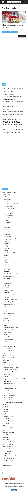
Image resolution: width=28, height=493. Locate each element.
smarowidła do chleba (8, 432)
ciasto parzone (8, 215)
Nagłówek (5, 360)
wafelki (6, 271)
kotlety (6, 292)
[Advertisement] (13, 161)
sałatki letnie (8, 428)
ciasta (14, 88)
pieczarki (4, 119)
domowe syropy (9, 365)
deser (15, 104)
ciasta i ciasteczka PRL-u (11, 204)
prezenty (6, 463)
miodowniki (7, 243)
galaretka (20, 111)
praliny (6, 257)
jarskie (6, 288)
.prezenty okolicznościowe (9, 192)
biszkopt (8, 89)
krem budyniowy (18, 114)
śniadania (5, 435)
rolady (6, 262)
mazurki (6, 241)
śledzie (6, 418)
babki (6, 197)
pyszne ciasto (5, 127)
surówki (6, 309)
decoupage (7, 453)
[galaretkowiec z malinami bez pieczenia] (14, 17)
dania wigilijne (10, 386)
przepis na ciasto (11, 122)
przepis (18, 119)
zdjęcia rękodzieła (7, 446)
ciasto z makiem (19, 101)
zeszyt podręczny (7, 465)
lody (7, 220)
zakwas (6, 411)
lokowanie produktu (8, 358)
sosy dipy (5, 437)
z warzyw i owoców (9, 346)
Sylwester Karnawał (9, 395)
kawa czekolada (8, 372)
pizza (4, 414)
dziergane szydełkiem (10, 458)
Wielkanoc (7, 400)
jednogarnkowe (8, 290)
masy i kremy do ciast (10, 239)
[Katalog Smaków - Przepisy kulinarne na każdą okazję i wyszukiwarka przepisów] (14, 474)
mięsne (6, 297)
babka (4, 89)
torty (6, 267)
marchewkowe (8, 236)
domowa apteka (7, 348)
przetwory (5, 421)
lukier (5, 334)
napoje (5, 362)
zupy (6, 318)
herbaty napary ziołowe (10, 369)
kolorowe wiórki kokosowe (11, 327)
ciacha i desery (7, 194)
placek (14, 119)
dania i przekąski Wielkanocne (14, 402)
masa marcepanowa (9, 339)
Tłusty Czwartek (8, 397)
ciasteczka (20, 89)
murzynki (6, 248)
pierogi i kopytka (9, 302)
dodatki (6, 225)
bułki (6, 407)
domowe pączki (15, 106)
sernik (4, 129)
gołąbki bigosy (8, 283)
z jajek (6, 344)
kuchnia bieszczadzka (8, 355)
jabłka (12, 114)
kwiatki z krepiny (8, 460)
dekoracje (5, 320)
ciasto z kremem (8, 101)
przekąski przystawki (8, 416)
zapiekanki (7, 316)
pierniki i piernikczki (9, 253)
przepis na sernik (7, 124)
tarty (5, 311)
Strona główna (5, 5)
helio (7, 114)
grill (3, 353)
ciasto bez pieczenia (8, 94)
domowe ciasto (21, 104)
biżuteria (7, 449)
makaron (8, 116)
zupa (15, 132)
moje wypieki (18, 116)
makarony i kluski (9, 295)
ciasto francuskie (7, 96)
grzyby (3, 114)
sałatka (16, 127)
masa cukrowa (8, 337)
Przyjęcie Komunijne (10, 388)
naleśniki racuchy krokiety (11, 299)
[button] (26, 2)
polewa (6, 255)
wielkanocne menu (7, 132)
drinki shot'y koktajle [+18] (11, 367)
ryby (5, 306)
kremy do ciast (8, 332)
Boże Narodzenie (9, 383)
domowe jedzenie (6, 106)
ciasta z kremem (9, 208)
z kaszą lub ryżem (9, 313)
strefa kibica (6, 439)
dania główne (6, 278)
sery (3, 430)
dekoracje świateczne (10, 456)
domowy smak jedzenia (9, 111)
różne (8, 222)
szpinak (10, 129)
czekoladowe (7, 323)
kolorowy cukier (8, 330)
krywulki (8, 451)
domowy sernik (5, 109)
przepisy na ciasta (18, 124)
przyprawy (5, 423)
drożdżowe (7, 227)
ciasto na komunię (17, 96)
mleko (6, 376)
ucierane (7, 269)
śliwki (19, 132)
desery (6, 218)
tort (14, 129)
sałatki (5, 425)
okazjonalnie (6, 381)
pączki (11, 127)
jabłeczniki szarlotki (9, 232)
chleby (6, 409)
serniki (6, 264)
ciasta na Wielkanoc (8, 276)
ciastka (3, 91)
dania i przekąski (10, 393)
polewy (6, 341)
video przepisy (6, 442)
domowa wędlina (7, 351)
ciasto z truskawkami (7, 104)
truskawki (19, 129)
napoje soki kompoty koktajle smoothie (14, 379)
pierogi (9, 119)
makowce (7, 234)
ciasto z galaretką (8, 99)
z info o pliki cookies (7, 444)
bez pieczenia (8, 199)
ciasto (9, 91)
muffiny (6, 246)
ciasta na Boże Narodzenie (10, 274)
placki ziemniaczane (9, 304)
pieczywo (5, 404)
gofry (6, 229)
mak (3, 116)
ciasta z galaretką (9, 206)
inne (5, 325)
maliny (12, 116)
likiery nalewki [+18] (9, 374)
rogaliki (6, 260)
